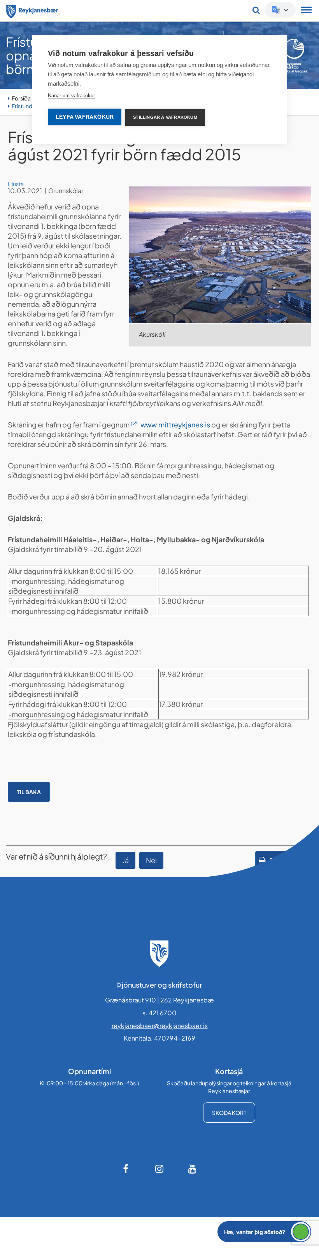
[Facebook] (126, 1168)
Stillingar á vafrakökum (165, 117)
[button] (264, 1231)
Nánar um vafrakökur (71, 95)
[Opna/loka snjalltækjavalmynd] (306, 11)
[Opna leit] (256, 10)
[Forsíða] (32, 10)
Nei (151, 860)
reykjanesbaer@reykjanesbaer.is (160, 1025)
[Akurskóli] (220, 254)
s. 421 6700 (159, 1013)
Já (125, 860)
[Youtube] (192, 1168)
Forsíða (21, 98)
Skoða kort (229, 1112)
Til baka (29, 791)
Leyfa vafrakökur (85, 117)
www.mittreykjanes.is (175, 424)
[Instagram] (159, 1168)
